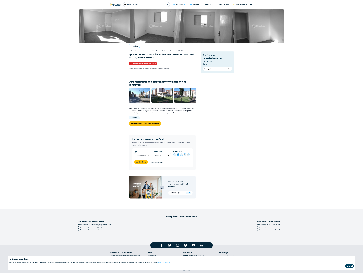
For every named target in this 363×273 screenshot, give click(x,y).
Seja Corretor (224, 4)
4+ (185, 154)
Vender (196, 4)
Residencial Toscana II (169, 51)
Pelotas (131, 51)
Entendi (349, 266)
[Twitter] (169, 245)
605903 (180, 51)
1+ (174, 154)
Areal (136, 51)
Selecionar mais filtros (157, 162)
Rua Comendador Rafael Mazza (150, 51)
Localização (158, 152)
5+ (188, 154)
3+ (181, 154)
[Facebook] (161, 245)
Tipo (135, 152)
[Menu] (251, 4)
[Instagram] (177, 245)
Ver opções (208, 69)
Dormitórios (177, 152)
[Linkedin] (201, 245)
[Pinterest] (185, 245)
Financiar (209, 4)
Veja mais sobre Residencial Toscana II (145, 123)
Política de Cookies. (163, 262)
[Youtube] (193, 245)
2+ (178, 154)
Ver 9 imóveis (141, 162)
